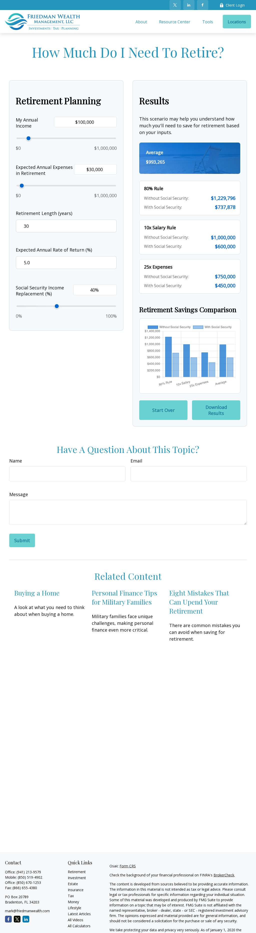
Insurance (76, 889)
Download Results (216, 410)
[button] (141, 21)
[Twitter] (175, 5)
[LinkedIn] (188, 5)
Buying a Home (37, 592)
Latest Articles (79, 913)
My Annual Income (27, 123)
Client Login (235, 5)
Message (18, 494)
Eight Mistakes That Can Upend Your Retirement (199, 601)
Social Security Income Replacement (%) (40, 291)
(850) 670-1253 (28, 882)
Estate (73, 883)
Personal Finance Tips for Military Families (124, 597)
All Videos (75, 919)
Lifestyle (74, 907)
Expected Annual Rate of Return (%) (54, 250)
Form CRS (128, 866)
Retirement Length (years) (44, 213)
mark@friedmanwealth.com (27, 910)
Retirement (77, 871)
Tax (71, 895)
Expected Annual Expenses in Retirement (44, 170)
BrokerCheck (224, 875)
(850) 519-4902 (30, 877)
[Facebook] (202, 5)
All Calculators (79, 925)
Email (136, 461)
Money (73, 901)
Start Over (163, 410)
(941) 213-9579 (28, 872)
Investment (77, 877)
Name (15, 461)
